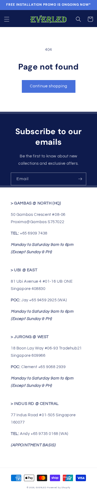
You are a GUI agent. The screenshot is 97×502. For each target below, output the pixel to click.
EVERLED (41, 487)
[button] (7, 19)
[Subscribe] (80, 179)
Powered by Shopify (58, 487)
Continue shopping (48, 86)
